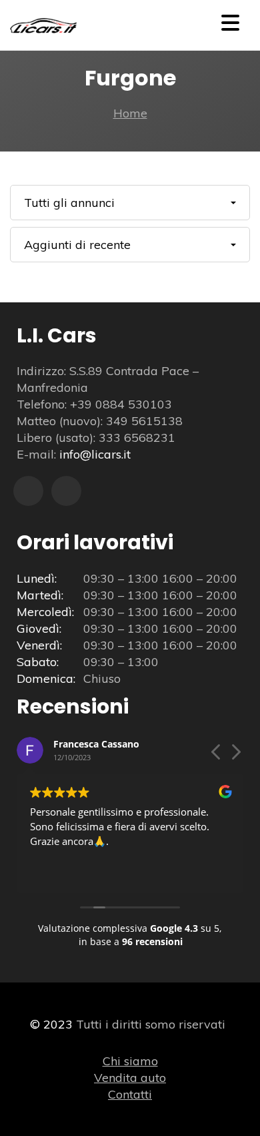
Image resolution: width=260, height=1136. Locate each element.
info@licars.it (95, 454)
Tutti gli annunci (69, 202)
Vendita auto (130, 1077)
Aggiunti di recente (77, 244)
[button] (235, 755)
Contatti (130, 1094)
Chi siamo (130, 1061)
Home (130, 113)
